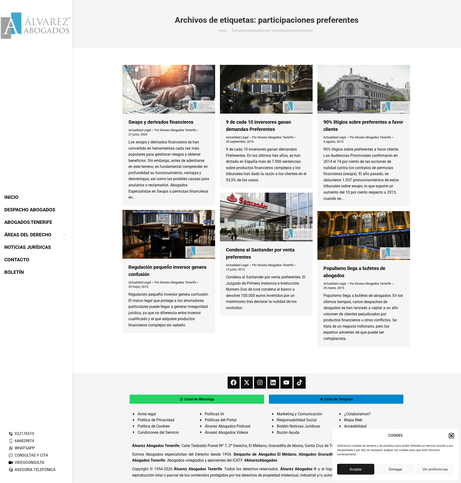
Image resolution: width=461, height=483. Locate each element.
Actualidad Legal (139, 130)
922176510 (24, 433)
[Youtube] (286, 383)
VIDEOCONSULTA (29, 462)
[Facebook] (234, 383)
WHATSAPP (25, 448)
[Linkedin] (273, 383)
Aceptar (356, 469)
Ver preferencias (435, 469)
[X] (247, 383)
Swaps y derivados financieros (160, 122)
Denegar (395, 469)
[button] (451, 435)
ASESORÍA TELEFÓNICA (35, 469)
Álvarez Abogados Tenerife (198, 469)
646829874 (24, 441)
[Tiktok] (300, 383)
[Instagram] (260, 383)
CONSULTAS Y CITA (31, 455)
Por (175, 130)
